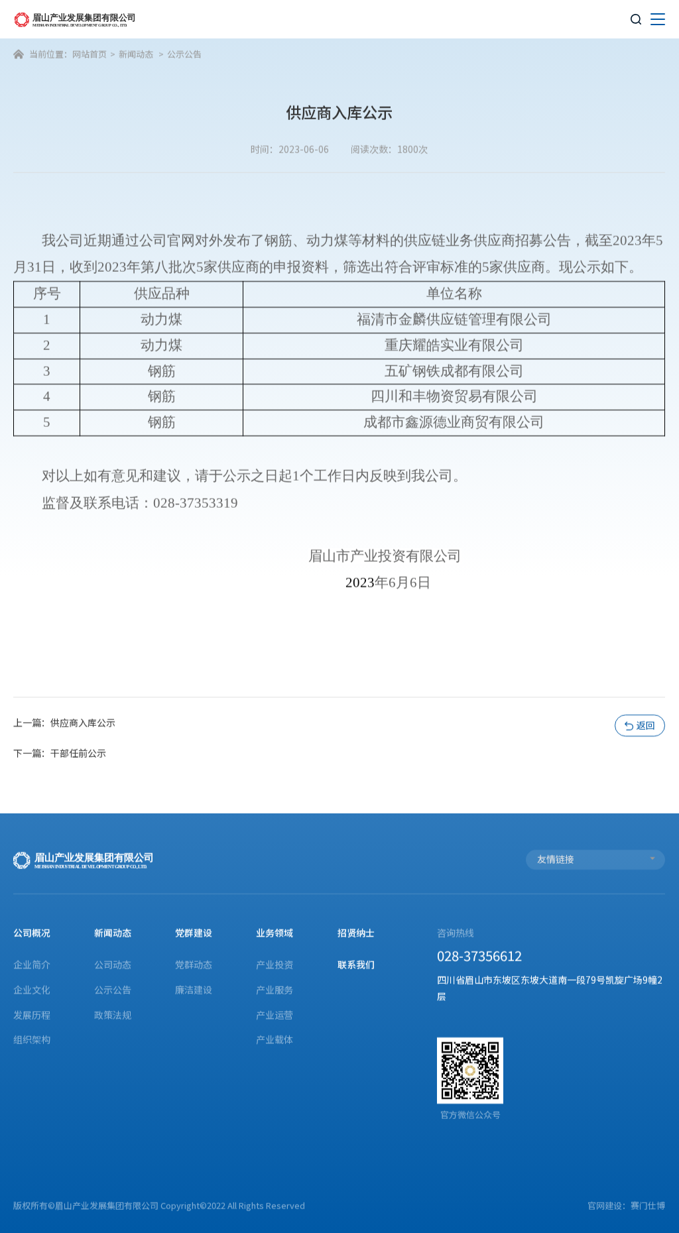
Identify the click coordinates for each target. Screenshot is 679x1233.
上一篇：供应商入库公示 (64, 722)
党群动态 (194, 964)
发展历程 (31, 1014)
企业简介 (31, 964)
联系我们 (356, 964)
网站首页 (89, 54)
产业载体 (275, 1039)
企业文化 (31, 989)
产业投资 (275, 964)
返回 (640, 725)
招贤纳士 (356, 932)
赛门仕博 (648, 1205)
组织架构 (31, 1039)
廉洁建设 (194, 989)
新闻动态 (136, 54)
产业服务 (275, 989)
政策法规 (113, 1014)
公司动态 (113, 964)
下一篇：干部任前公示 (59, 753)
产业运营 (275, 1014)
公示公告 (185, 54)
